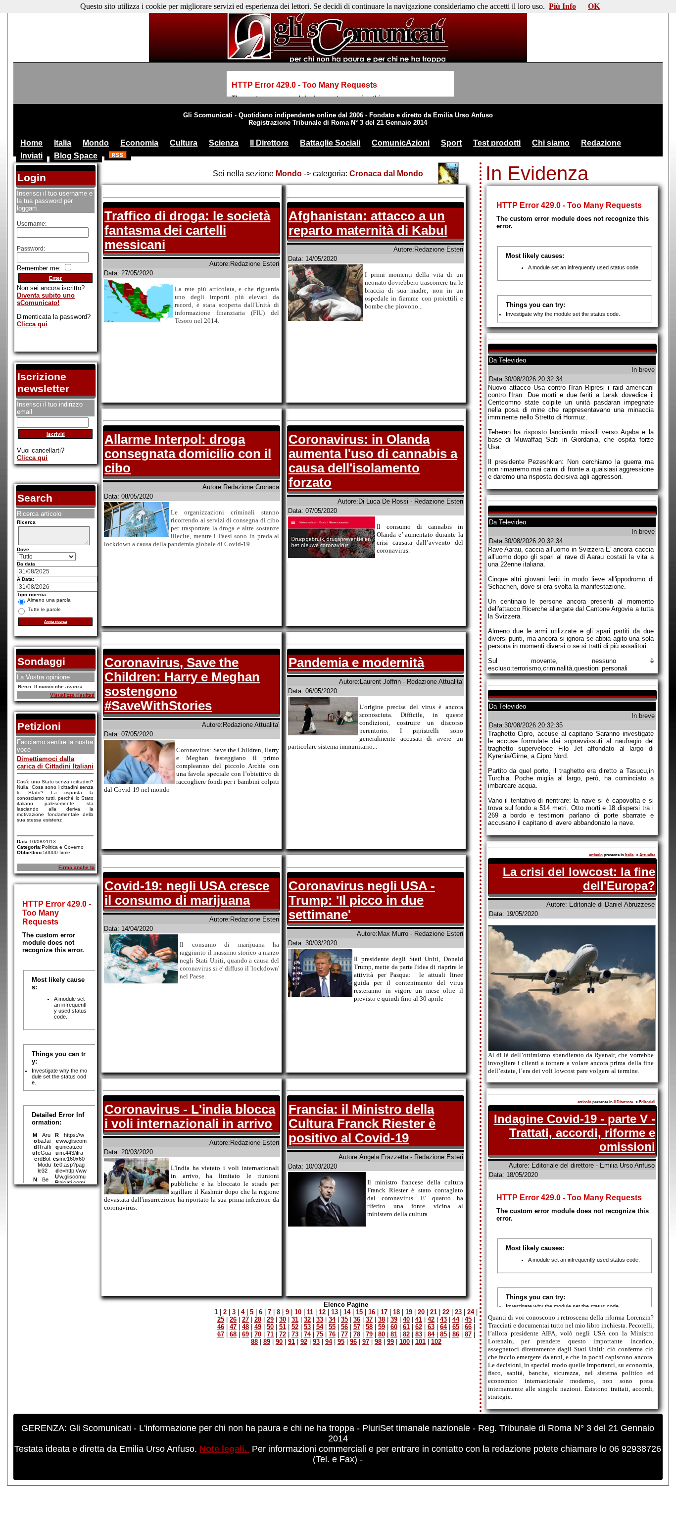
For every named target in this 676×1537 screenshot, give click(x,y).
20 (421, 1312)
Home (31, 143)
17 (384, 1312)
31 (294, 1319)
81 (393, 1334)
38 (381, 1319)
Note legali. (224, 1449)
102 (436, 1341)
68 (233, 1334)
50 (270, 1327)
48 (245, 1327)
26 (233, 1319)
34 (332, 1319)
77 (344, 1334)
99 (390, 1341)
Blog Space (75, 156)
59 (381, 1327)
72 (282, 1334)
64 (443, 1327)
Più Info (562, 6)
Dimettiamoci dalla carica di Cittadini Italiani (55, 762)
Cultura (183, 143)
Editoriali (647, 1102)
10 (297, 1312)
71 (270, 1334)
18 (396, 1312)
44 (455, 1319)
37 (369, 1319)
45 (468, 1319)
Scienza (224, 143)
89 (266, 1341)
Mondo (96, 143)
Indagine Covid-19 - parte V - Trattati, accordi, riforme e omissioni (574, 1132)
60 (393, 1327)
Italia (62, 143)
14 (346, 1312)
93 (316, 1341)
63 (431, 1327)
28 (257, 1319)
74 (307, 1334)
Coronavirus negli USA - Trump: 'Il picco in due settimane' (362, 900)
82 (406, 1334)
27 (245, 1319)
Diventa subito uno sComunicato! (46, 299)
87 (468, 1334)
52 (294, 1327)
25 (220, 1319)
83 (418, 1334)
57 (356, 1327)
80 (381, 1334)
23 (458, 1312)
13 (334, 1312)
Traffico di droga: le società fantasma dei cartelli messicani (187, 230)
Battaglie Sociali (330, 143)
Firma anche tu (76, 867)
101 (420, 1341)
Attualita (647, 855)
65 (455, 1327)
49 (257, 1327)
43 (443, 1319)
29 (270, 1319)
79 (369, 1334)
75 (319, 1334)
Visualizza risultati (72, 695)
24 (470, 1312)
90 (279, 1341)
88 (254, 1341)
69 (245, 1334)
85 (443, 1334)
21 (433, 1312)
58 (369, 1327)
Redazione (601, 143)
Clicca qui (32, 324)
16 (371, 1312)
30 (282, 1319)
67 (220, 1334)
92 (303, 1341)
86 (455, 1334)
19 (408, 1312)
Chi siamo (551, 143)
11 (310, 1312)
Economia (139, 143)
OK (594, 6)
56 (344, 1327)
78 (356, 1334)
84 (431, 1334)
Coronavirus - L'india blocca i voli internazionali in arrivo (189, 1116)
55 (332, 1327)
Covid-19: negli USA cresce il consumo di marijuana (186, 893)
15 (359, 1312)
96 (353, 1341)
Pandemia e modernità (356, 662)
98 (378, 1341)
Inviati (31, 156)
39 (393, 1319)
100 (404, 1341)
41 (418, 1319)
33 (319, 1319)
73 (294, 1334)
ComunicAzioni (401, 143)
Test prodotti (497, 143)
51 (282, 1327)
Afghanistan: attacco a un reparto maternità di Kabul (368, 223)
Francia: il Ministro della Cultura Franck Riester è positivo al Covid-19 (362, 1123)
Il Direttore (269, 143)
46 (220, 1327)
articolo (596, 855)
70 (257, 1334)
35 (344, 1319)
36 (356, 1319)
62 (418, 1327)
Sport (451, 143)
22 (445, 1312)
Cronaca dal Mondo (386, 173)
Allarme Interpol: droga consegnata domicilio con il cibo (187, 453)
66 (468, 1327)
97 (365, 1341)
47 (233, 1327)
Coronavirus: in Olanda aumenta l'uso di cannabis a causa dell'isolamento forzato (373, 460)
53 (307, 1327)
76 (332, 1334)
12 (322, 1312)
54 (319, 1327)
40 (406, 1319)
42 (431, 1319)
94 (328, 1341)
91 (291, 1341)
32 (307, 1319)
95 (341, 1341)
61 (406, 1327)
